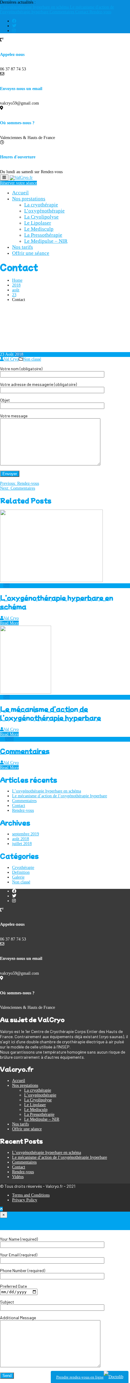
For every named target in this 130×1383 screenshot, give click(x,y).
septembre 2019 (25, 834)
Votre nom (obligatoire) (21, 368)
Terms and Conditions (31, 1195)
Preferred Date (13, 1286)
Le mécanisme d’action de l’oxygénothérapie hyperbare (50, 713)
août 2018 (20, 839)
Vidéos (18, 1176)
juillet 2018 (22, 843)
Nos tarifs (22, 247)
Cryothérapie (23, 867)
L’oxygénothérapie (44, 211)
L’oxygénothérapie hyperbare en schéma (46, 791)
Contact (82, 12)
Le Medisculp (39, 229)
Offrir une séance (30, 253)
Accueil (20, 193)
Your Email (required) (18, 1254)
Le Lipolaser (37, 223)
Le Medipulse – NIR (45, 241)
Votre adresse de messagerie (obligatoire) (38, 384)
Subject (7, 1301)
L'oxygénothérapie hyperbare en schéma (35, 7)
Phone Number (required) (22, 1270)
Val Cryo (11, 359)
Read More (9, 623)
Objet (5, 400)
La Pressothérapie (43, 235)
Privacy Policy (24, 1200)
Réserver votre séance (18, 183)
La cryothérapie (41, 205)
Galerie (18, 877)
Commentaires (62, 12)
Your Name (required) (19, 1239)
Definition (21, 872)
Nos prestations (28, 199)
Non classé (32, 359)
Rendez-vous (100, 12)
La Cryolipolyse (41, 217)
